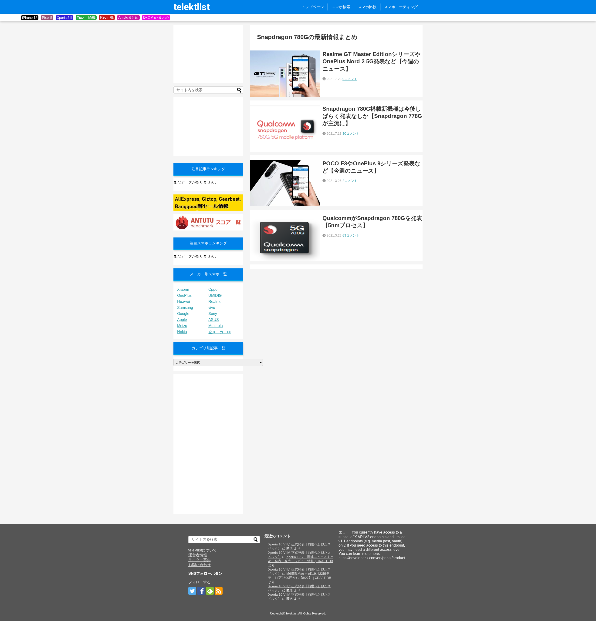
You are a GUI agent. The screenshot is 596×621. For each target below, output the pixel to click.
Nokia (182, 332)
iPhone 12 (29, 18)
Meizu (182, 326)
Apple (182, 320)
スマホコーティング (401, 7)
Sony (212, 314)
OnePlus (184, 295)
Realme (214, 302)
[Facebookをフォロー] (201, 591)
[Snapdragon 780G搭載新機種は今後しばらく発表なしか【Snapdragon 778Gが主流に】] (285, 128)
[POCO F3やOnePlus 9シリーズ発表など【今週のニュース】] (285, 183)
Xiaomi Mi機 (86, 17)
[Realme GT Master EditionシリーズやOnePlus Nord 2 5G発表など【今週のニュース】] (285, 73)
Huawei (183, 302)
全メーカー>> (219, 332)
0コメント (349, 79)
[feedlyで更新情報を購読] (210, 591)
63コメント (350, 235)
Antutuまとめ (128, 17)
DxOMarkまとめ (156, 17)
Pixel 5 (47, 18)
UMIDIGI (215, 295)
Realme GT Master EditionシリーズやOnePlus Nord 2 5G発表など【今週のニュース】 (371, 61)
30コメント (350, 133)
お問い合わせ (199, 565)
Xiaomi (183, 289)
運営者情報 (197, 555)
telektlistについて (202, 550)
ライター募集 (199, 560)
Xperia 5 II (64, 18)
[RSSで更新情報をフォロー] (219, 591)
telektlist (191, 7)
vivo (211, 308)
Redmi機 (107, 17)
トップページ (312, 7)
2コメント (349, 181)
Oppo (212, 289)
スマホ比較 (367, 7)
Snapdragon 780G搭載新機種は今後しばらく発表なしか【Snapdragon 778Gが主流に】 (372, 116)
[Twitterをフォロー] (192, 591)
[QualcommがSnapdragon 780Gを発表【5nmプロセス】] (285, 237)
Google (183, 314)
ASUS (213, 320)
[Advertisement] (208, 54)
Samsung (185, 308)
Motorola (215, 326)
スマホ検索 (341, 7)
